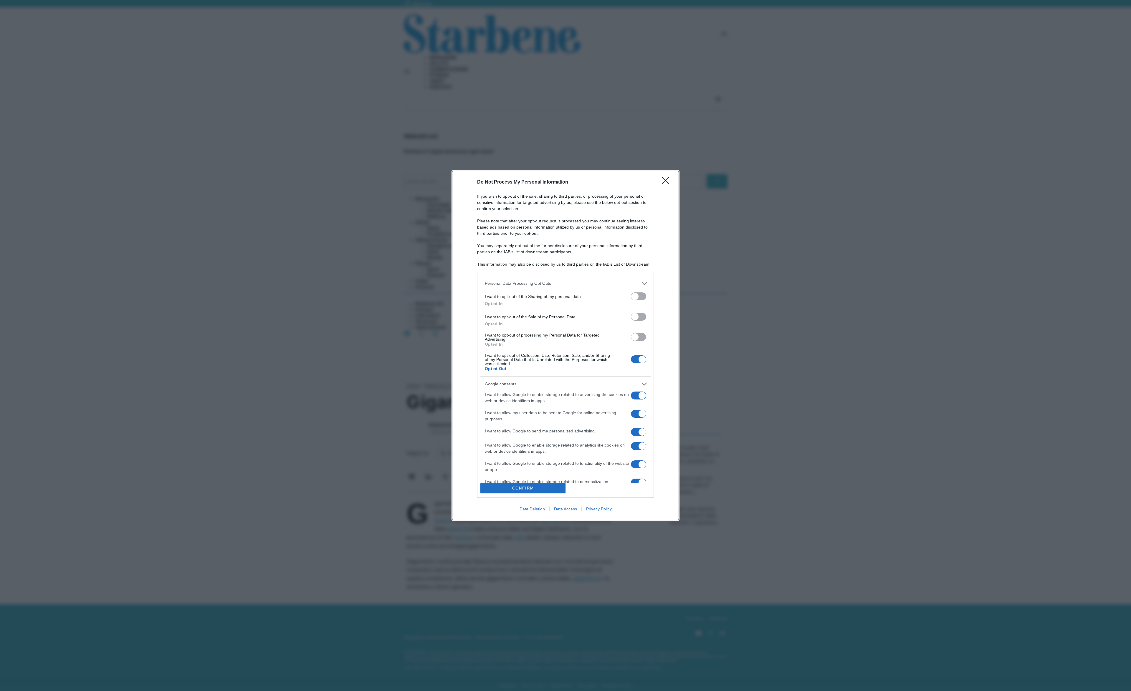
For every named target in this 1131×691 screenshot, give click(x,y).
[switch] (638, 296)
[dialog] (565, 345)
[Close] (667, 182)
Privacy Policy (599, 509)
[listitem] (565, 283)
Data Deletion (532, 509)
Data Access (565, 509)
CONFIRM (523, 488)
